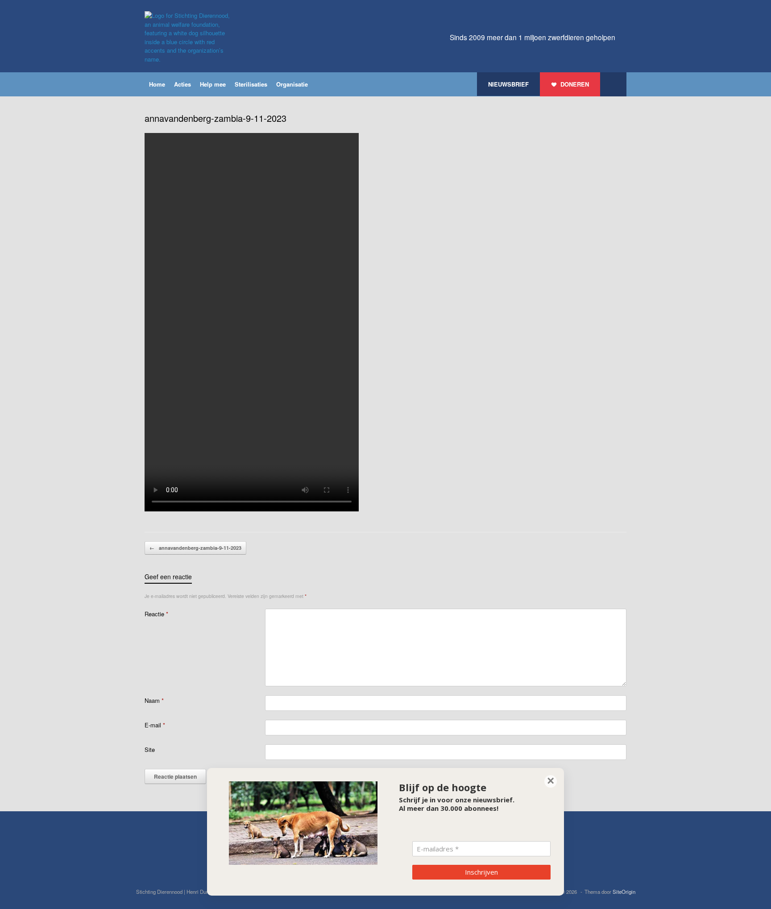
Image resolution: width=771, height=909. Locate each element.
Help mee (213, 84)
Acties (182, 84)
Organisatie (292, 84)
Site (150, 749)
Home (157, 84)
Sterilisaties (251, 84)
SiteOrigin (624, 891)
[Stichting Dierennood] (189, 37)
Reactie (156, 614)
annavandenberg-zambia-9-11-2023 (195, 547)
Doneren (574, 84)
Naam (154, 700)
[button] (613, 84)
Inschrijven (481, 871)
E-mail (155, 725)
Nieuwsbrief (508, 84)
